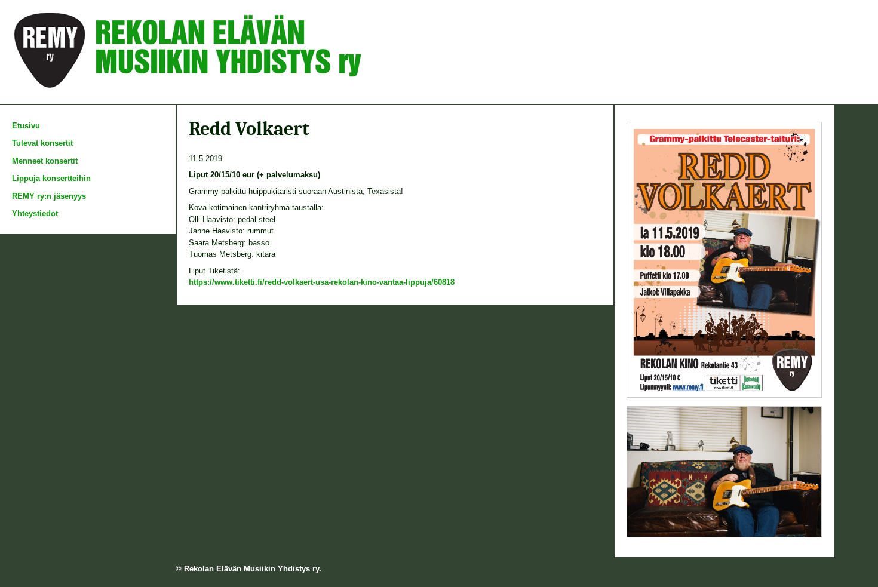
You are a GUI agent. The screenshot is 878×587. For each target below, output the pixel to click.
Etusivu (26, 125)
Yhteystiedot (35, 213)
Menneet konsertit (45, 160)
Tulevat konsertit (42, 143)
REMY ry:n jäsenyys (49, 196)
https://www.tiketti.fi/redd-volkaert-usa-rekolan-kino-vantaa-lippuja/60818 (322, 282)
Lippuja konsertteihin (51, 178)
